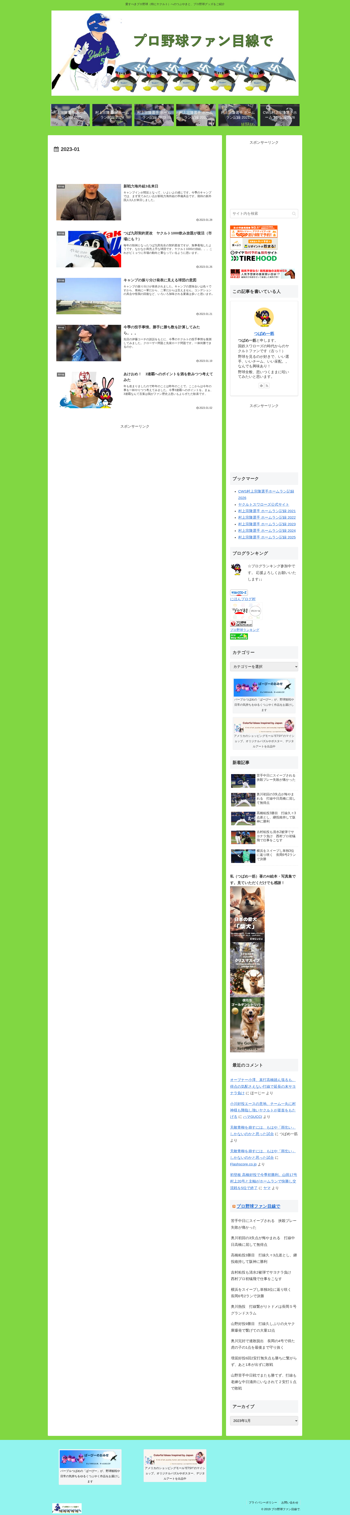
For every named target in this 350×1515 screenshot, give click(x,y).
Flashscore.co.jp (243, 1164)
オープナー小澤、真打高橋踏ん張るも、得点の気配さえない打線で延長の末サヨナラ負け (263, 1086)
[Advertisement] (135, 165)
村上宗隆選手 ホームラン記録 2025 (267, 537)
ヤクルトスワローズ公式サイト (263, 505)
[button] (294, 213)
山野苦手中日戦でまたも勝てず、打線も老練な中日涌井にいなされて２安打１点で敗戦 (264, 1382)
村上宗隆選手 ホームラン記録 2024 (267, 531)
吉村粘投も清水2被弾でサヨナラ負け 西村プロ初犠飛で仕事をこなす (263, 1275)
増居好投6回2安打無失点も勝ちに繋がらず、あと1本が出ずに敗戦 (264, 1361)
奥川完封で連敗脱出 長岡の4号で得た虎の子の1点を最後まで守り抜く (263, 1344)
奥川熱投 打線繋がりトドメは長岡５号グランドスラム (264, 1310)
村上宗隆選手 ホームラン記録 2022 (267, 517)
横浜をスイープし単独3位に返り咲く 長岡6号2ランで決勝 (263, 1293)
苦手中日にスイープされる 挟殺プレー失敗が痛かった (264, 1224)
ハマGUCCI (252, 1117)
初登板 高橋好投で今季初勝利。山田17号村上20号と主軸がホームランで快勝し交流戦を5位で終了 (263, 1181)
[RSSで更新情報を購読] (267, 385)
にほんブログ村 (243, 599)
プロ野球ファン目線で (258, 1206)
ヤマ (267, 1188)
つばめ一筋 (264, 333)
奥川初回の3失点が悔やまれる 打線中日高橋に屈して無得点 (263, 1241)
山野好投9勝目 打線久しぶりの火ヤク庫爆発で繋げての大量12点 (263, 1327)
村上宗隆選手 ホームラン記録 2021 (267, 511)
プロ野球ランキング (244, 630)
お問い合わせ (289, 1502)
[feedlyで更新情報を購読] (261, 385)
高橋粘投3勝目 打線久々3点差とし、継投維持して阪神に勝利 (264, 1258)
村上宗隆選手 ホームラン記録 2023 (267, 524)
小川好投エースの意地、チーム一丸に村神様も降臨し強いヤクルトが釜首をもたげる (263, 1110)
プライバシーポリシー (263, 1502)
